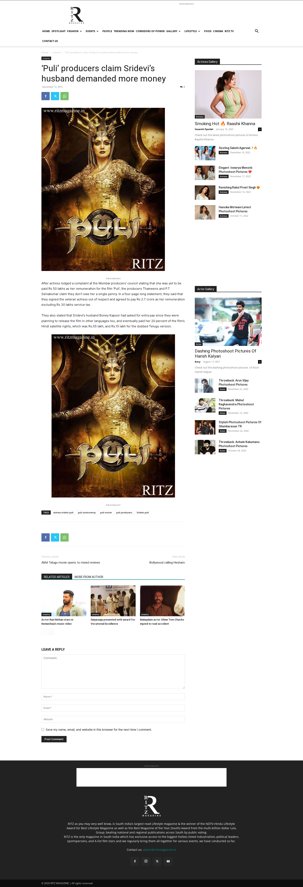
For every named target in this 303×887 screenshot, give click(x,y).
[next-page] (50, 632)
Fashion (73, 31)
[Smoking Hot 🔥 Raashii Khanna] (228, 94)
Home (46, 31)
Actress (199, 116)
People (107, 31)
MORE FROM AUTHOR (89, 577)
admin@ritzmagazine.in (159, 850)
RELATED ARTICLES (57, 577)
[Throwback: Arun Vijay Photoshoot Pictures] (205, 385)
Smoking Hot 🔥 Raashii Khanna (225, 123)
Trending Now (124, 31)
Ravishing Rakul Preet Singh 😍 (239, 187)
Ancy (197, 361)
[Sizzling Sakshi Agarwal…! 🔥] (205, 153)
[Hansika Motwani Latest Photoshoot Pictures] (205, 212)
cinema (218, 31)
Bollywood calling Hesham (167, 562)
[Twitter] (55, 96)
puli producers (124, 512)
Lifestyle (190, 31)
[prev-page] (44, 632)
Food (207, 31)
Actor (198, 344)
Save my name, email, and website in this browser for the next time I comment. (99, 729)
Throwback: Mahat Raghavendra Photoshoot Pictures (236, 404)
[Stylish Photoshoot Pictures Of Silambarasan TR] (205, 427)
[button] (257, 32)
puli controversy (87, 512)
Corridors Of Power (150, 31)
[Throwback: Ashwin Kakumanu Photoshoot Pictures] (205, 447)
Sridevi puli (143, 512)
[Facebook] (45, 96)
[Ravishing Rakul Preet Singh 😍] (205, 192)
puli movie (106, 512)
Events (90, 31)
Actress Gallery (207, 61)
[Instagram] (146, 861)
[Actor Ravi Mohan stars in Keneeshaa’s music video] (63, 600)
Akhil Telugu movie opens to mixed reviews (70, 562)
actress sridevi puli (63, 512)
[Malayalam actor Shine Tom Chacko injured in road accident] (162, 600)
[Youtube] (168, 861)
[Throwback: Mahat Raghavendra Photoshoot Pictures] (205, 405)
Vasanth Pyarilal (204, 129)
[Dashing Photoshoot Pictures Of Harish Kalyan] (228, 322)
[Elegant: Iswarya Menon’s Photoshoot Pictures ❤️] (205, 173)
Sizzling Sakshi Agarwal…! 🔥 (238, 148)
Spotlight (59, 31)
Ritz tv (229, 31)
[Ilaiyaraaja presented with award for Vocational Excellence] (113, 600)
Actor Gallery (205, 289)
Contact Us (50, 41)
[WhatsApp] (64, 96)
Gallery (171, 31)
